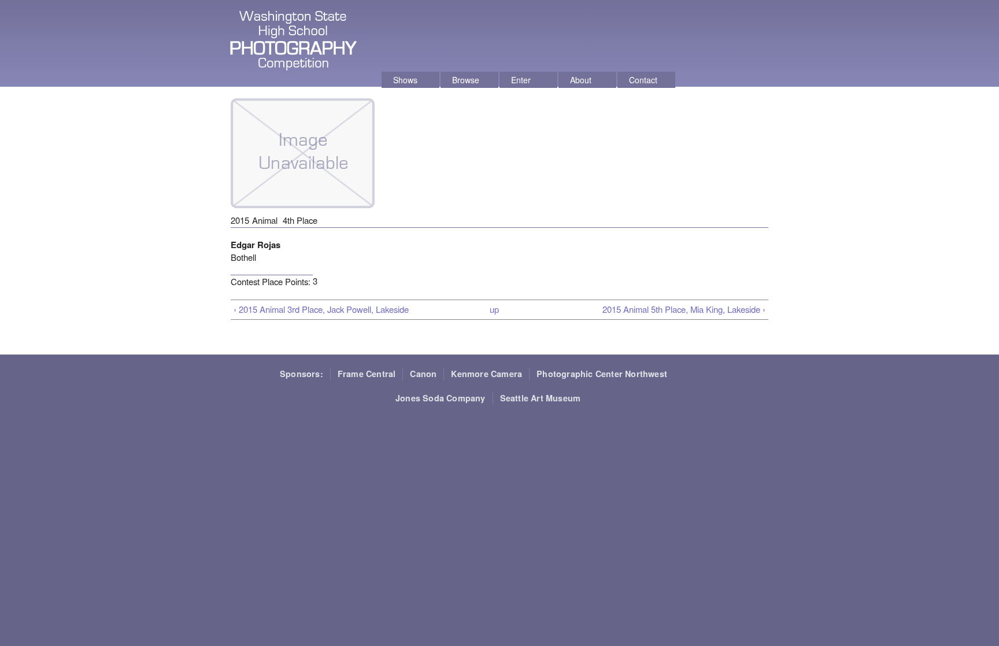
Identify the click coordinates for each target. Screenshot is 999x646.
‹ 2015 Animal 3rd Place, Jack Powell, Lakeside (321, 309)
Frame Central (367, 373)
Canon (423, 373)
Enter (521, 80)
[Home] (295, 42)
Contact (643, 80)
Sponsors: (301, 373)
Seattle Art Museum (540, 398)
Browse (465, 80)
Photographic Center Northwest (601, 373)
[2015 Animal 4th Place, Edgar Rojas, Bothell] (303, 213)
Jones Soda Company (440, 398)
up (494, 309)
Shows (405, 80)
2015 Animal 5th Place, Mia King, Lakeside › (683, 309)
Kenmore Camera (486, 373)
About (580, 80)
